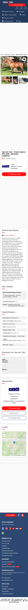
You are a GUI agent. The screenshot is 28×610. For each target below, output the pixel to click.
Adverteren (4, 564)
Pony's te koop (5, 543)
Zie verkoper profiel (14, 418)
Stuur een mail (15, 174)
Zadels (23, 14)
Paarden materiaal (8, 18)
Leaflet (12, 455)
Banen (19, 21)
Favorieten (17, 8)
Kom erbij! (10, 515)
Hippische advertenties (7, 550)
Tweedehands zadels (7, 555)
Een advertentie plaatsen (17, 4)
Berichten (21, 8)
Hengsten (4, 546)
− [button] (3, 436)
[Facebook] (18, 515)
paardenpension (6, 548)
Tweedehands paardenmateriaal (10, 553)
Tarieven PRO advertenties (8, 566)
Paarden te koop (6, 541)
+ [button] (3, 433)
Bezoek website (14, 413)
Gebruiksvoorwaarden (7, 593)
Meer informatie (14, 168)
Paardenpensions (8, 21)
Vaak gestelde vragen (7, 580)
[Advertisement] (14, 38)
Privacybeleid (5, 591)
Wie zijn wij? (5, 586)
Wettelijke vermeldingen (8, 589)
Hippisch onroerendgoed (10, 14)
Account (25, 8)
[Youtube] (22, 515)
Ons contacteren (6, 577)
